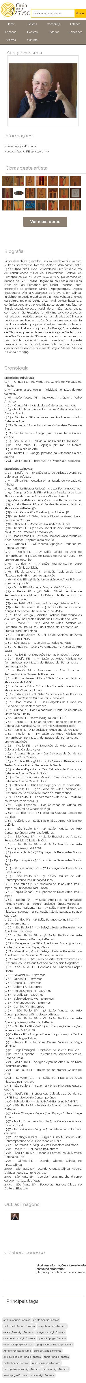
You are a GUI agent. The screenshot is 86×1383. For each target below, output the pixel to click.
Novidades (75, 32)
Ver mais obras (45, 221)
